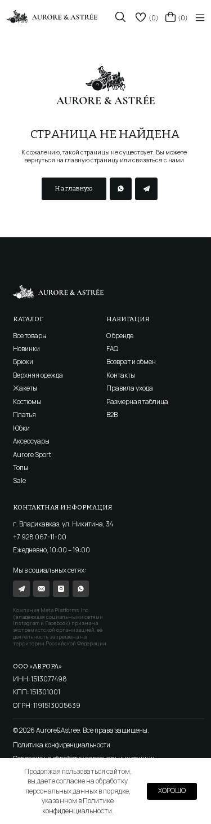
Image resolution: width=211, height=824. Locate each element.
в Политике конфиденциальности (78, 805)
